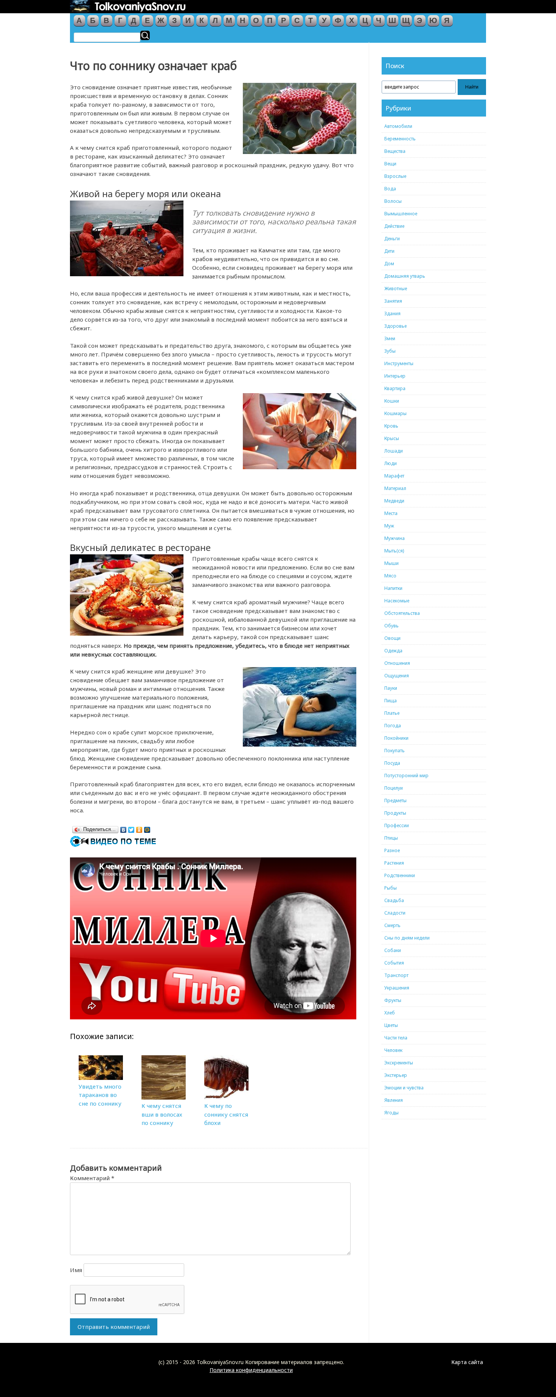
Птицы (391, 838)
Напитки (393, 588)
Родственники (399, 875)
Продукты (395, 813)
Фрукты (392, 1000)
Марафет (394, 476)
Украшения (396, 988)
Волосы (393, 201)
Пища (390, 700)
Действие (394, 226)
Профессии (396, 825)
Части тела (395, 1038)
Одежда (393, 650)
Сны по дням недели (407, 938)
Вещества (394, 151)
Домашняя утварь (404, 276)
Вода (390, 188)
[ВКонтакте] (123, 828)
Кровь (391, 426)
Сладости (394, 913)
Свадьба (394, 900)
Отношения (397, 663)
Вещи (390, 163)
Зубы (390, 351)
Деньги (392, 238)
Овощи (392, 638)
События (394, 963)
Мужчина (394, 538)
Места (391, 513)
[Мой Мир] (147, 828)
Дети (389, 251)
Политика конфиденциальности (251, 1370)
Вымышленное (400, 213)
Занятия (393, 301)
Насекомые (396, 600)
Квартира (394, 388)
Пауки (390, 688)
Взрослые (395, 176)
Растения (394, 863)
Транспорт (396, 975)
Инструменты (398, 363)
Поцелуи (393, 788)
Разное (392, 850)
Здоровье (395, 326)
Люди (390, 463)
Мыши (391, 563)
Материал (395, 488)
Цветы (391, 1025)
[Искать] (145, 35)
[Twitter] (131, 828)
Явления (393, 1100)
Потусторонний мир (406, 775)
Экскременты (398, 1062)
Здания (392, 313)
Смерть (392, 925)
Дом (389, 263)
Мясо (390, 575)
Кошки (391, 401)
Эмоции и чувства (404, 1087)
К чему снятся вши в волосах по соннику (161, 1114)
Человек (393, 1050)
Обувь (391, 625)
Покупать (394, 750)
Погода (392, 725)
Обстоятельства (402, 613)
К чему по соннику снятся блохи (226, 1114)
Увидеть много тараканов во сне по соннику (100, 1095)
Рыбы (390, 888)
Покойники (396, 738)
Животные (395, 288)
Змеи (389, 338)
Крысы (391, 438)
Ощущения (396, 675)
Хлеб (389, 1013)
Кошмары (395, 413)
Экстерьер (395, 1075)
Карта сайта (467, 1362)
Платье (391, 713)
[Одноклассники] (139, 828)
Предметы (395, 800)
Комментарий (92, 1178)
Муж (389, 526)
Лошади (393, 451)
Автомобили (398, 126)
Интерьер (394, 376)
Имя (76, 1270)
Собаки (392, 950)
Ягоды (391, 1112)
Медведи (394, 501)
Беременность (400, 138)
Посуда (392, 763)
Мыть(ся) (394, 551)
